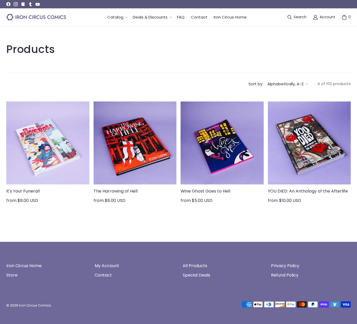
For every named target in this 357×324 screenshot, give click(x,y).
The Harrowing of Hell (115, 191)
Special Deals (196, 275)
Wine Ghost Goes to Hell (205, 191)
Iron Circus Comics (35, 305)
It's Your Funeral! (23, 191)
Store (12, 275)
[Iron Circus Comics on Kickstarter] (23, 4)
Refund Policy (284, 275)
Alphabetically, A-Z (285, 84)
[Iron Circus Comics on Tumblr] (30, 4)
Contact (103, 275)
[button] (117, 17)
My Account (107, 266)
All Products (195, 266)
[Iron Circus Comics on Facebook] (8, 4)
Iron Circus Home (24, 266)
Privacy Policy (285, 266)
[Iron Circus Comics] (36, 17)
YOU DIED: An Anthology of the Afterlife (308, 191)
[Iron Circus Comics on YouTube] (37, 4)
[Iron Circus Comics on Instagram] (15, 4)
